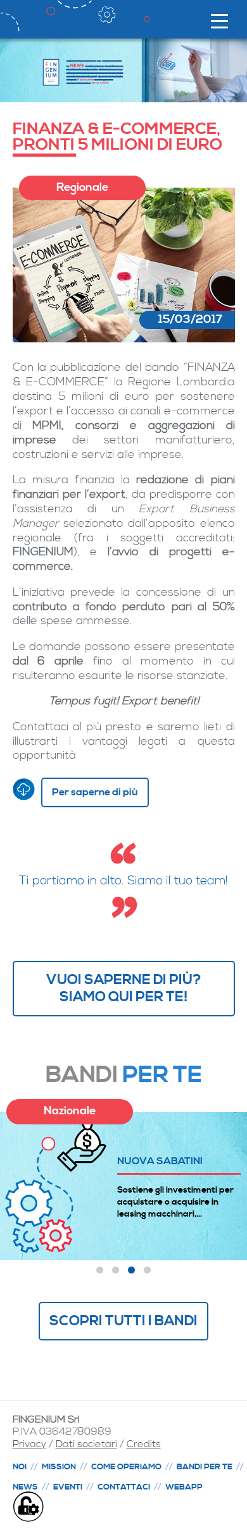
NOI (20, 1467)
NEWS (25, 1487)
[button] (100, 1270)
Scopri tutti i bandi (123, 1321)
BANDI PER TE (204, 1467)
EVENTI (67, 1487)
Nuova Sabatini (160, 1161)
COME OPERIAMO (126, 1467)
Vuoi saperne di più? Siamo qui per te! (123, 988)
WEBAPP (184, 1487)
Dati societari (86, 1444)
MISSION (59, 1467)
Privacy (29, 1444)
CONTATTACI (124, 1487)
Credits (144, 1444)
